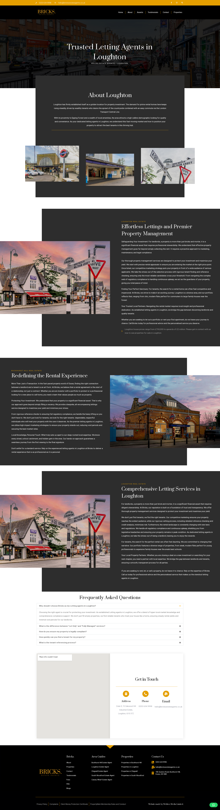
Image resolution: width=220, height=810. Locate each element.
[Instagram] (176, 2)
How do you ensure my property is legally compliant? (63, 631)
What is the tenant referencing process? (57, 642)
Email (166, 701)
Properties (178, 12)
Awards (140, 12)
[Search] (182, 2)
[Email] (166, 694)
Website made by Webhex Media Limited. (165, 804)
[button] (110, 606)
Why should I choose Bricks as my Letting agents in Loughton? (67, 606)
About (130, 12)
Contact (166, 12)
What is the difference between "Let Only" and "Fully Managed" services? (72, 626)
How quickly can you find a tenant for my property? (62, 637)
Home (120, 12)
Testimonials (153, 12)
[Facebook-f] (171, 2)
